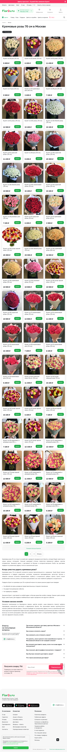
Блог (17, 5)
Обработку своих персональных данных (37, 673)
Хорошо (16, 747)
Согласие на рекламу (41, 719)
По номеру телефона (41, 735)
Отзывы (31, 5)
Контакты (5, 729)
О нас (23, 5)
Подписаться (55, 667)
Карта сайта (38, 737)
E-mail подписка (39, 730)
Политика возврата (40, 714)
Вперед (39, 554)
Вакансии (5, 722)
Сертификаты (6, 724)
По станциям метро (40, 733)
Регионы (37, 740)
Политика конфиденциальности (57, 749)
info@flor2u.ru (10, 639)
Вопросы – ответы (18, 724)
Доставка (11, 5)
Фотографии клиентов (19, 727)
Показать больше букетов (33, 548)
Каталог (15, 714)
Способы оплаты (18, 719)
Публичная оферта (40, 717)
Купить (17, 62)
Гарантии (5, 717)
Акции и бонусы (18, 717)
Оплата (4, 5)
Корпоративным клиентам (21, 729)
